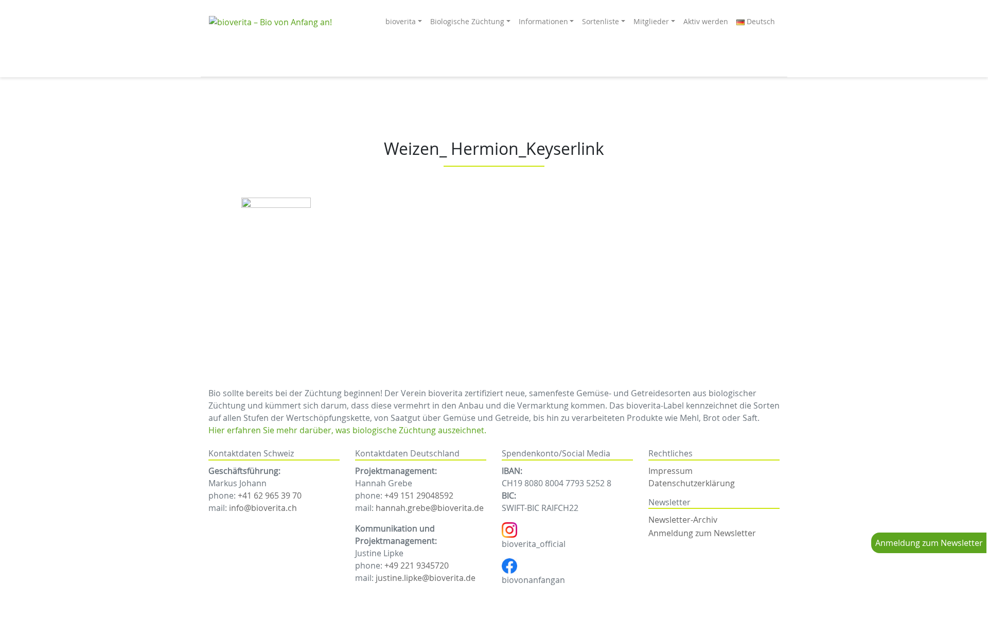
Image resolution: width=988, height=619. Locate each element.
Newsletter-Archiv (682, 519)
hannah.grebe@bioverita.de (430, 508)
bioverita (400, 21)
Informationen (543, 21)
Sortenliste (600, 21)
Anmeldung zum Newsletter (929, 543)
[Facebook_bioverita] (509, 565)
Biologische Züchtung (467, 21)
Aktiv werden (705, 21)
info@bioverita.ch (263, 508)
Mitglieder (651, 21)
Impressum (670, 470)
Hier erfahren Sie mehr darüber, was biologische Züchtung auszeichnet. (347, 430)
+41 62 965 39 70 (270, 495)
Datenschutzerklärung (691, 483)
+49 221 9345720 (416, 565)
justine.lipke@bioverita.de (425, 577)
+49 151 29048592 (418, 495)
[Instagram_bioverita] (509, 529)
